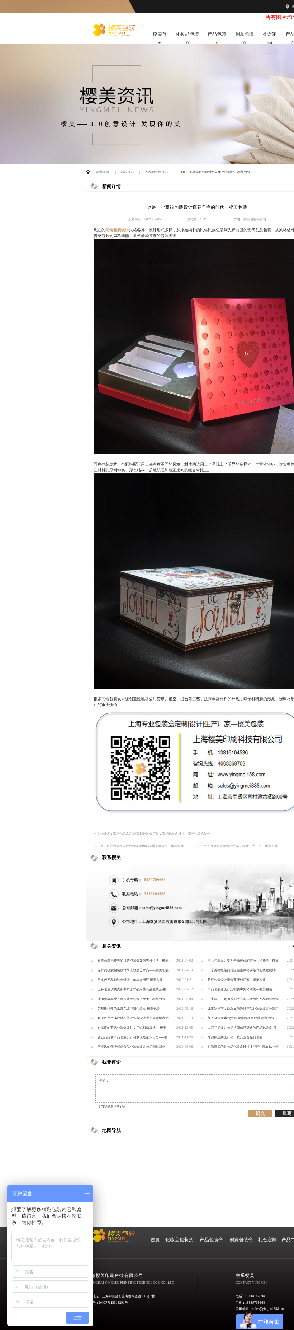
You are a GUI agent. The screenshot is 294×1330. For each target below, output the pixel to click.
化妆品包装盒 (187, 35)
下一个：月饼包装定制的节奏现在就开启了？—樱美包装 (237, 846)
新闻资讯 (127, 172)
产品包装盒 (217, 35)
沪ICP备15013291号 (113, 1303)
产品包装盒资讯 (156, 172)
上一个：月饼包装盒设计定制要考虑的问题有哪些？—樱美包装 (139, 846)
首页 (155, 1239)
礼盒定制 (270, 35)
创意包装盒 (244, 35)
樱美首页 (160, 35)
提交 (260, 1113)
